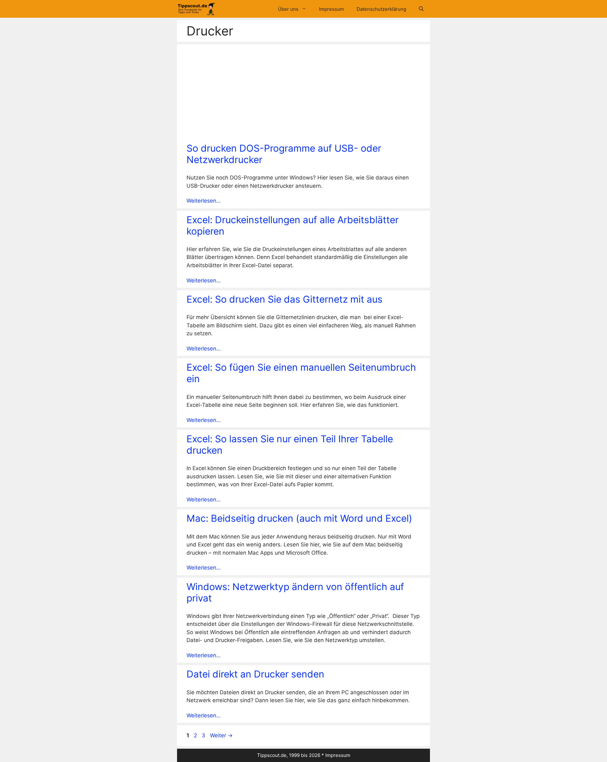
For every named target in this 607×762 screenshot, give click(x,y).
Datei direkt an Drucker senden (255, 674)
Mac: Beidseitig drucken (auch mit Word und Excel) (299, 518)
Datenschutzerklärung (381, 9)
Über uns (288, 9)
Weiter (221, 735)
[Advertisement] (303, 95)
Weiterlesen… (204, 201)
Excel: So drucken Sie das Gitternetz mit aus (285, 299)
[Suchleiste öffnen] (421, 9)
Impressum (331, 9)
